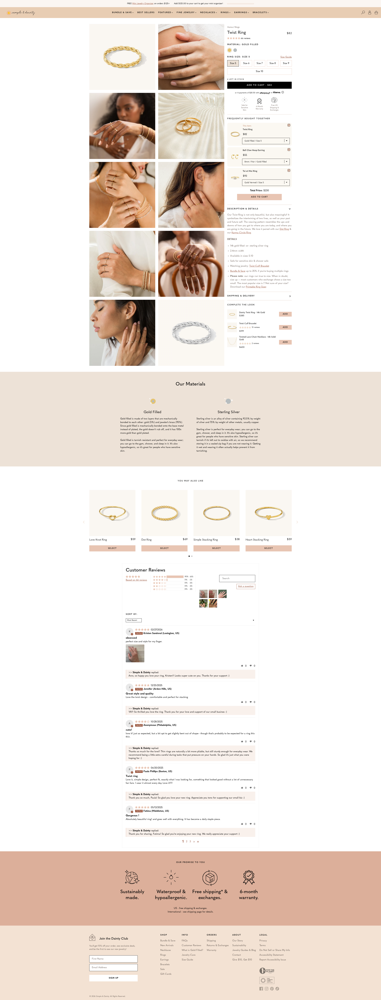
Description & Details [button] (242, 209)
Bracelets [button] (260, 12)
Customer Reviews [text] (145, 570)
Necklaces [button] (207, 12)
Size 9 (286, 63)
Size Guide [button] (286, 57)
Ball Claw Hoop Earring (254, 150)
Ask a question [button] (246, 586)
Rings (237, 27)
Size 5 (233, 63)
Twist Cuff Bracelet (259, 266)
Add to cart (259, 85)
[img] (142, 630)
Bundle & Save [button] (122, 12)
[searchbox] (237, 578)
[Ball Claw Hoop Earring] (289, 149)
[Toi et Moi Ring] (289, 170)
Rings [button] (225, 12)
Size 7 (260, 63)
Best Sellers (146, 12)
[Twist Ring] (289, 125)
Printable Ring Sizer (256, 287)
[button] (364, 12)
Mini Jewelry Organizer (143, 4)
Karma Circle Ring (241, 233)
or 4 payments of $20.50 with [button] (254, 93)
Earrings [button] (240, 12)
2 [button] (186, 841)
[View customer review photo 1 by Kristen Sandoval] (135, 653)
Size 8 (273, 63)
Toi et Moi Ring (250, 171)
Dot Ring (284, 229)
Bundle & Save (237, 271)
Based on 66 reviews (136, 580)
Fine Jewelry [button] (186, 12)
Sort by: (132, 614)
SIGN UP (113, 978)
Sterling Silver (235, 50)
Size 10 (259, 71)
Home (230, 27)
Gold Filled (230, 50)
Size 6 (246, 63)
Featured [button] (164, 12)
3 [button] (190, 841)
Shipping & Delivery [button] (241, 296)
